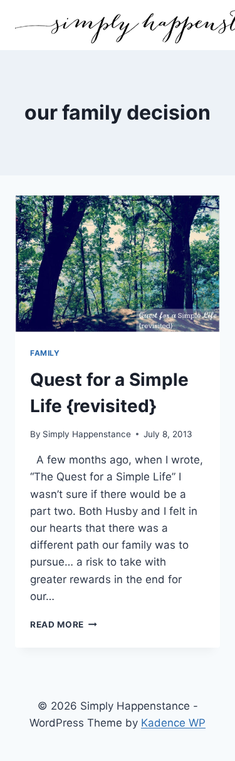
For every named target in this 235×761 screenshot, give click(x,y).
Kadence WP (173, 723)
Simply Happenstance (87, 434)
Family (45, 353)
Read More (63, 624)
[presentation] (117, 263)
